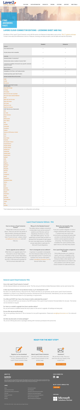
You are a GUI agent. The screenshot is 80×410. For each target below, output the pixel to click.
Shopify (5, 191)
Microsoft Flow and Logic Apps (11, 93)
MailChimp (6, 164)
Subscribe (56, 387)
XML (5, 111)
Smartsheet (6, 193)
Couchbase (6, 128)
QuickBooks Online (8, 180)
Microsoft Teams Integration (33, 396)
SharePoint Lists (7, 105)
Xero (5, 203)
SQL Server (6, 83)
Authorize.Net (7, 118)
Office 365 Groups (8, 101)
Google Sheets (7, 155)
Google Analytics (7, 143)
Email (5, 134)
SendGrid (6, 188)
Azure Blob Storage (8, 88)
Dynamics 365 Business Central (11, 132)
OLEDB (5, 81)
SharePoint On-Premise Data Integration (35, 395)
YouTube (6, 205)
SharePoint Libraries (8, 107)
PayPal (5, 172)
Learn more (40, 364)
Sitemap (6, 398)
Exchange (6, 89)
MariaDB (6, 166)
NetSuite (6, 170)
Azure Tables (7, 120)
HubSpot (6, 157)
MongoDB (6, 168)
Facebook (6, 139)
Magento (6, 163)
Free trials (6, 393)
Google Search (7, 153)
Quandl (5, 176)
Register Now (19, 364)
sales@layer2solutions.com (13, 239)
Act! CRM (6, 113)
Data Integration (35, 4)
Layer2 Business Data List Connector (11, 391)
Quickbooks (6, 178)
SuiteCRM (6, 197)
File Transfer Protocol (8, 141)
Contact (6, 396)
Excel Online (6, 138)
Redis (5, 184)
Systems (59, 4)
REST (5, 186)
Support (66, 4)
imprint (15, 404)
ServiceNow (6, 189)
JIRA (5, 159)
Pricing (52, 4)
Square (5, 195)
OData (5, 97)
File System (6, 91)
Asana (5, 116)
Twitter (5, 201)
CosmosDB (6, 126)
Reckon (5, 182)
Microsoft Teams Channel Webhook (11, 95)
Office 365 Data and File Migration (34, 398)
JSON (5, 161)
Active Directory (7, 114)
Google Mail (6, 151)
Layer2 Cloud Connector (9, 389)
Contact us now (60, 364)
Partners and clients (8, 395)
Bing (5, 122)
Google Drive (7, 149)
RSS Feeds (6, 103)
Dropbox (6, 130)
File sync (25, 4)
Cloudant (6, 124)
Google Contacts (7, 147)
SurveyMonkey (7, 199)
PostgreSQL (6, 174)
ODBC (5, 79)
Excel (5, 136)
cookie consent (19, 404)
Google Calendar (7, 145)
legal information (25, 404)
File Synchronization (32, 388)
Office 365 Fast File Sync (9, 99)
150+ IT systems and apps (68, 34)
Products (45, 4)
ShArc (5, 388)
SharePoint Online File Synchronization (35, 391)
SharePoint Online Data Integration (34, 393)
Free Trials (74, 4)
